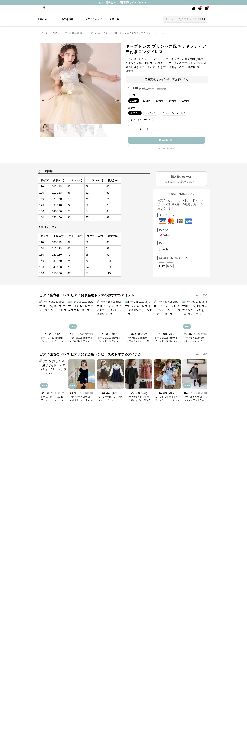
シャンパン (151, 113)
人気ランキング (94, 19)
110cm (133, 100)
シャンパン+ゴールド (174, 113)
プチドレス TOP (48, 33)
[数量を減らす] (133, 128)
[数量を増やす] (147, 128)
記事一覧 (114, 19)
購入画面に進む (166, 140)
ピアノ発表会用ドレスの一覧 (77, 33)
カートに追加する (166, 148)
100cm (185, 100)
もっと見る (202, 295)
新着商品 (42, 19)
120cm (146, 100)
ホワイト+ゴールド (140, 119)
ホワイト (135, 113)
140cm (172, 100)
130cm (159, 100)
